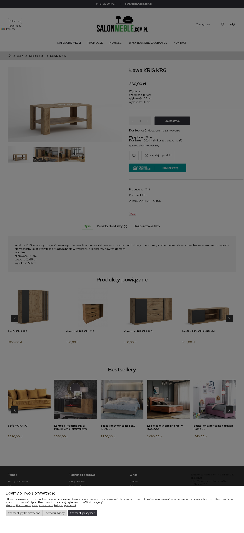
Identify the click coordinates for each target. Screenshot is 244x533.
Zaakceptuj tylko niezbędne (24, 513)
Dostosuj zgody (55, 513)
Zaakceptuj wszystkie (82, 513)
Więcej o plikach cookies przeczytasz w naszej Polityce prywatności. (41, 505)
